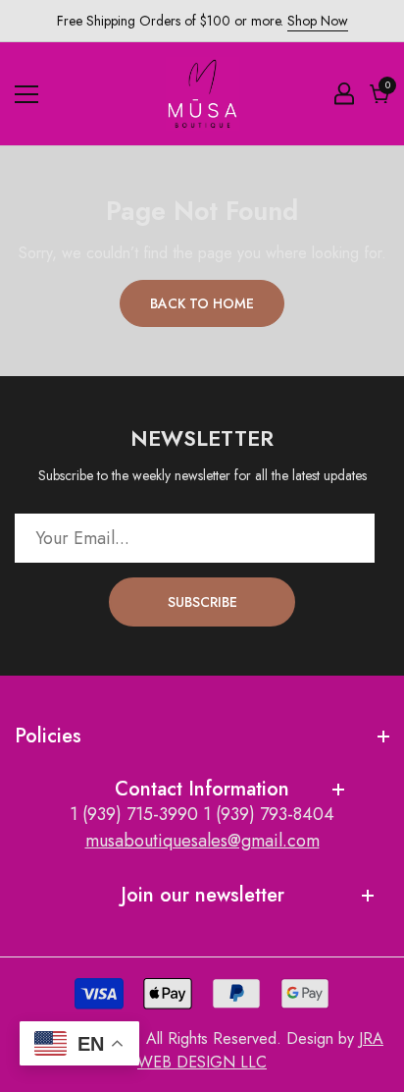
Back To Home (202, 303)
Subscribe (202, 602)
